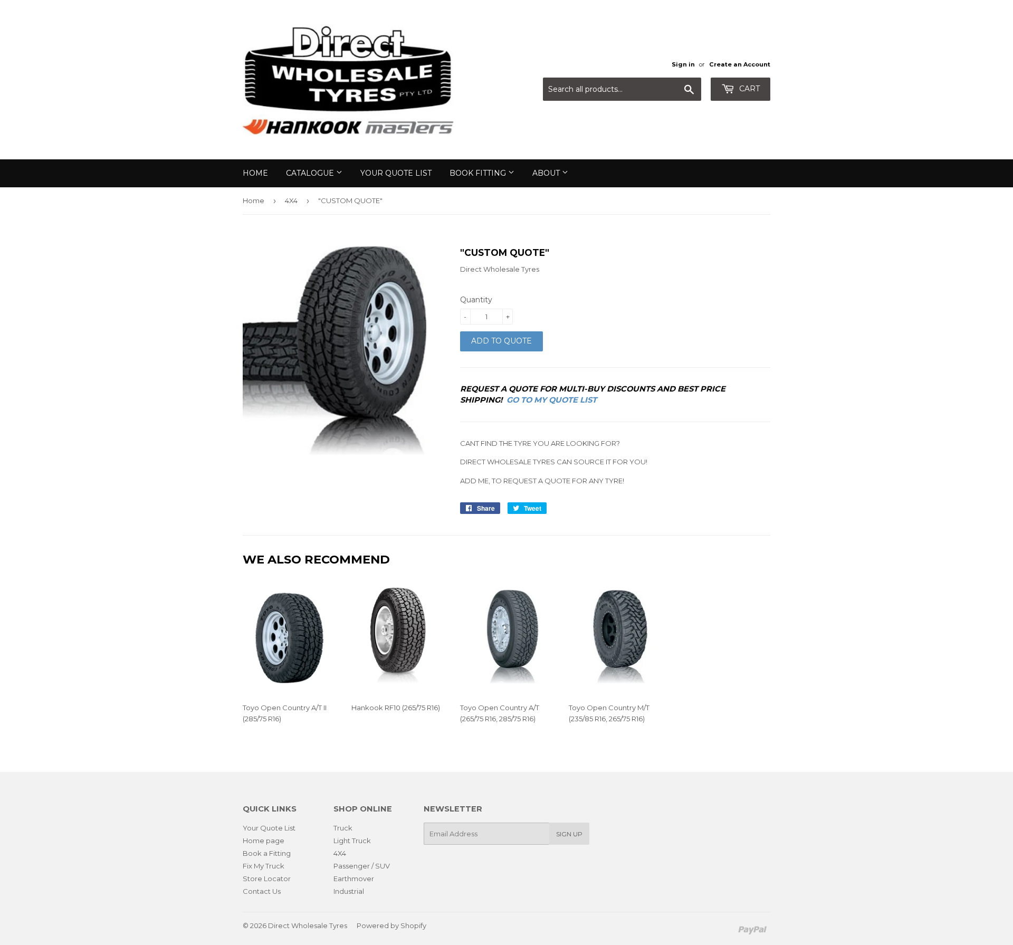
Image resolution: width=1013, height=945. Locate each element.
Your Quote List (396, 173)
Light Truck (352, 840)
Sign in (683, 64)
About (547, 173)
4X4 (291, 200)
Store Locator (267, 878)
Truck (342, 828)
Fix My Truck (263, 866)
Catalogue (311, 173)
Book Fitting (479, 173)
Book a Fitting (267, 853)
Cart (748, 88)
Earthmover (353, 878)
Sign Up (569, 834)
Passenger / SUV (361, 866)
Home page (263, 840)
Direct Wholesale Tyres (307, 925)
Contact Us (262, 891)
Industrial (348, 891)
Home (255, 173)
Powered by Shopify (391, 925)
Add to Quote (501, 341)
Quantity (476, 299)
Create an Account (739, 64)
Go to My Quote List (551, 400)
